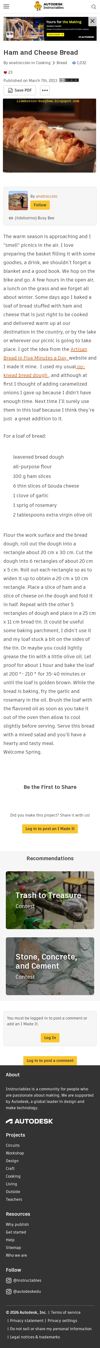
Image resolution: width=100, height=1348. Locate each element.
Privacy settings (62, 1320)
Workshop (15, 1153)
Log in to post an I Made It (50, 829)
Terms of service (66, 1312)
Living (11, 1184)
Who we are (16, 1255)
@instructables (27, 1280)
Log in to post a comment (50, 1060)
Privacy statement (26, 1320)
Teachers (14, 1199)
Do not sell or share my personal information (51, 1329)
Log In (50, 1037)
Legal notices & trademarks (35, 1337)
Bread (62, 62)
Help (10, 1240)
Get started (16, 1232)
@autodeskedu (27, 1291)
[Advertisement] (50, 29)
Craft (10, 1168)
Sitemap (13, 1247)
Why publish (17, 1224)
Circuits (13, 1145)
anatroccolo (19, 62)
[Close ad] (92, 21)
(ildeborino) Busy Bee (34, 218)
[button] (6, 6)
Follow (40, 205)
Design (12, 1161)
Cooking (43, 62)
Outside (13, 1191)
